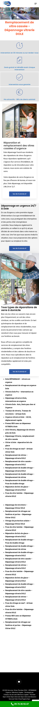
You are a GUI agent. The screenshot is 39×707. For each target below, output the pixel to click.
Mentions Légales (17, 692)
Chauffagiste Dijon (24, 699)
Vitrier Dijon (10, 697)
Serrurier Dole (13, 699)
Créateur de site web (10, 694)
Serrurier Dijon (19, 697)
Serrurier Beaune (30, 697)
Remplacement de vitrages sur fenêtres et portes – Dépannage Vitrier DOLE (18, 514)
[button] (35, 4)
